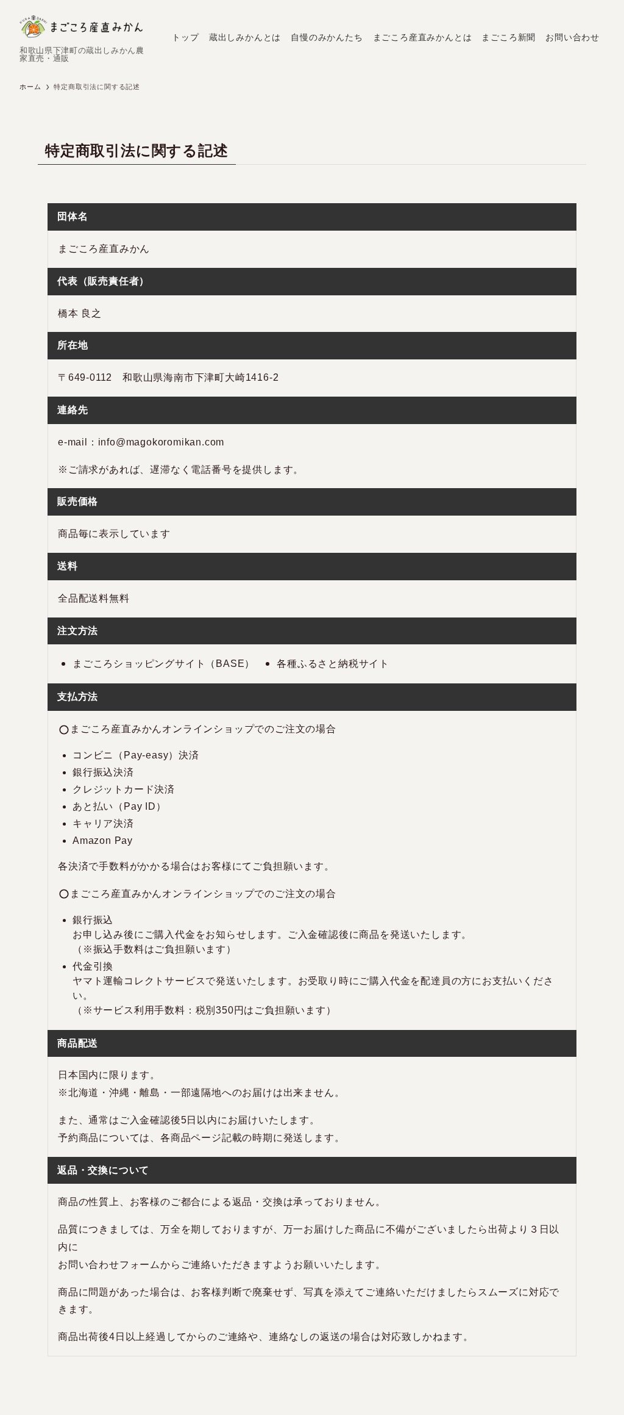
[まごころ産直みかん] (81, 27)
